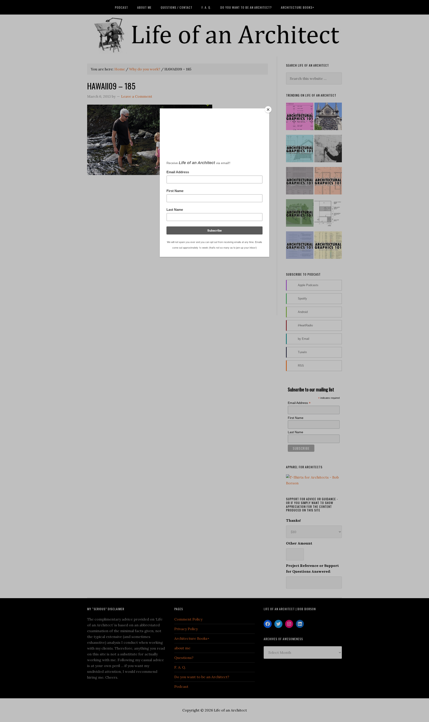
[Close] (268, 109)
